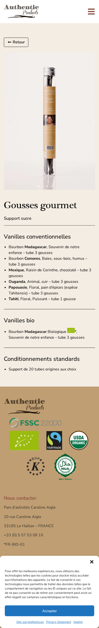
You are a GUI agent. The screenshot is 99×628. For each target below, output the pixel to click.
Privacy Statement (58, 622)
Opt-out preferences (30, 622)
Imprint (78, 622)
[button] (91, 561)
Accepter (49, 611)
